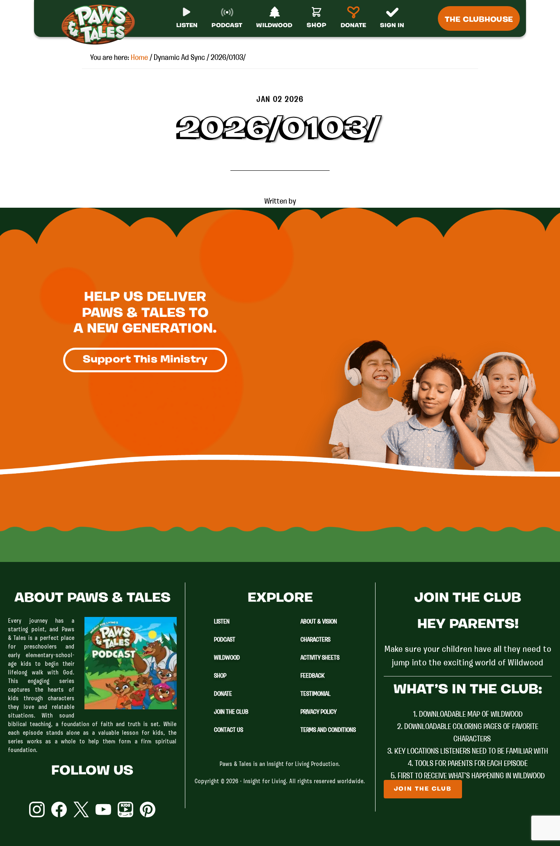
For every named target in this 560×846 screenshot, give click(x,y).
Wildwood (227, 658)
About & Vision (318, 622)
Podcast (224, 640)
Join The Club (231, 712)
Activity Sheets (319, 658)
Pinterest (147, 809)
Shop (220, 676)
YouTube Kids (125, 809)
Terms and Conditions (328, 730)
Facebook (59, 809)
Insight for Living (265, 782)
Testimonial (315, 694)
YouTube (103, 809)
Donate (223, 694)
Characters (315, 640)
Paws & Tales (102, 24)
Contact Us (228, 730)
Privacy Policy (318, 712)
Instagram (37, 809)
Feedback (312, 676)
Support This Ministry (145, 360)
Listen (222, 622)
